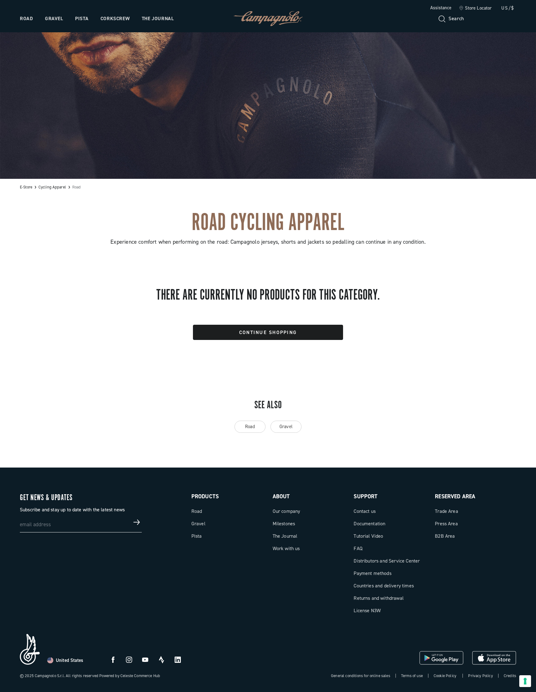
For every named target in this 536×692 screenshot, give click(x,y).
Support (365, 496)
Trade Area (446, 511)
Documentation (369, 523)
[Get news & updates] (137, 522)
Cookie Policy (445, 675)
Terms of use (412, 675)
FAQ (358, 548)
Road (26, 18)
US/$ (507, 8)
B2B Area (445, 536)
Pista (81, 18)
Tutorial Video (368, 536)
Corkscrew (115, 18)
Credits (510, 675)
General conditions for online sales (360, 675)
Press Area (446, 523)
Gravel (54, 18)
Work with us (286, 548)
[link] (475, 8)
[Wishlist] (481, 19)
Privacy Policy (480, 675)
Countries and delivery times (383, 585)
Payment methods (372, 573)
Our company (286, 511)
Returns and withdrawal (379, 598)
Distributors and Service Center (387, 561)
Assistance (440, 8)
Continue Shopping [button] (268, 332)
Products (205, 496)
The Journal (158, 18)
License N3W (367, 610)
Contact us (365, 511)
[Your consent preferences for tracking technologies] (525, 681)
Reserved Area (455, 496)
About (281, 496)
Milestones (284, 523)
